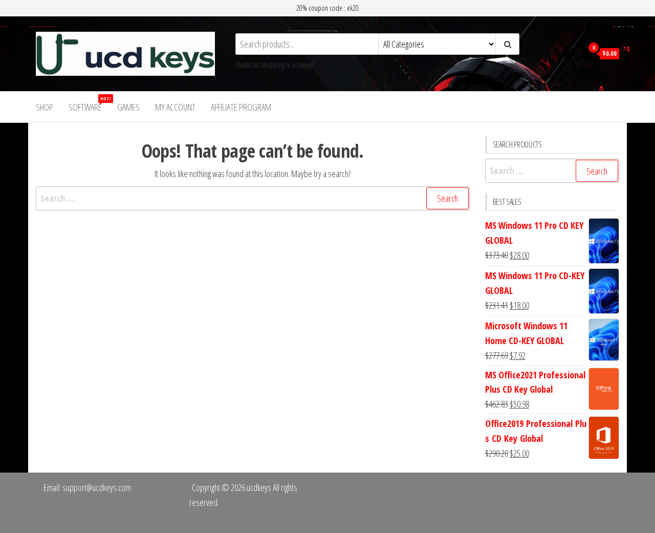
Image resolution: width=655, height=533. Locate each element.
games (128, 107)
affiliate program (241, 107)
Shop (44, 107)
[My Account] (568, 52)
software (89, 104)
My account (175, 107)
